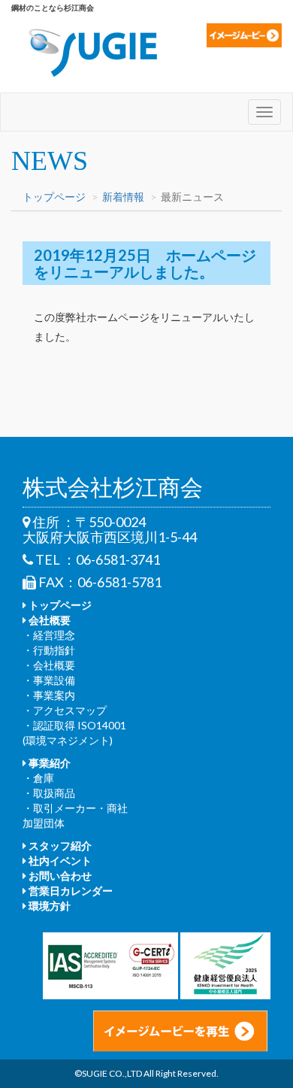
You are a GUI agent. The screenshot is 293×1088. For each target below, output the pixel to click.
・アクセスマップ (65, 710)
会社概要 (48, 620)
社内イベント (59, 860)
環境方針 (48, 905)
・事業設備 (49, 680)
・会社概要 (49, 665)
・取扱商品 (49, 792)
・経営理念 (49, 635)
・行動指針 (49, 650)
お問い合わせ (59, 875)
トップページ (54, 196)
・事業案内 (49, 695)
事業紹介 (48, 762)
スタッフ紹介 (59, 845)
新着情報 (123, 196)
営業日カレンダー (69, 890)
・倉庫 (38, 777)
